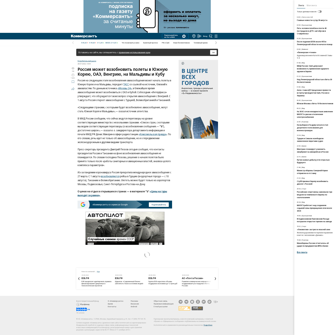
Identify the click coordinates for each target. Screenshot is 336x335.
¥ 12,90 (100, 43)
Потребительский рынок (87, 61)
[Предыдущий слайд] (79, 278)
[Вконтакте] (186, 302)
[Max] (209, 302)
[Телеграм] (181, 302)
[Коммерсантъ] (84, 36)
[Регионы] (194, 36)
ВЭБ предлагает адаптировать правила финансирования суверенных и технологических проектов (96, 283)
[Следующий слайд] (215, 278)
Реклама (134, 301)
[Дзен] (192, 302)
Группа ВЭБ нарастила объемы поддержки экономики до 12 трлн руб (162, 282)
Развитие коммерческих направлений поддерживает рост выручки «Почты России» (196, 283)
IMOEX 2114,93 (111, 43)
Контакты (112, 306)
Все (98, 271)
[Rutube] (204, 302)
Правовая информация (164, 304)
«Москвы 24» (124, 88)
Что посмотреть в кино (130, 43)
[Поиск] (211, 36)
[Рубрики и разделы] (216, 36)
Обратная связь (160, 301)
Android (134, 306)
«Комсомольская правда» (153, 134)
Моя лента (312, 5)
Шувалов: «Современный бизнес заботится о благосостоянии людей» (129, 282)
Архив (110, 304)
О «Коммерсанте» (116, 301)
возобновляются (110, 176)
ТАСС (126, 84)
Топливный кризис (201, 43)
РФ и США (165, 43)
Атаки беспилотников (181, 43)
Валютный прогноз (150, 43)
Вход (205, 36)
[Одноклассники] (198, 302)
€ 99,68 (92, 43)
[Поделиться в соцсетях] (73, 88)
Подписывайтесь (158, 204)
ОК (213, 52)
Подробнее (208, 325)
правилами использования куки (134, 52)
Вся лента (302, 252)
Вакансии (135, 304)
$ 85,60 (84, 43)
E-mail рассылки (160, 306)
